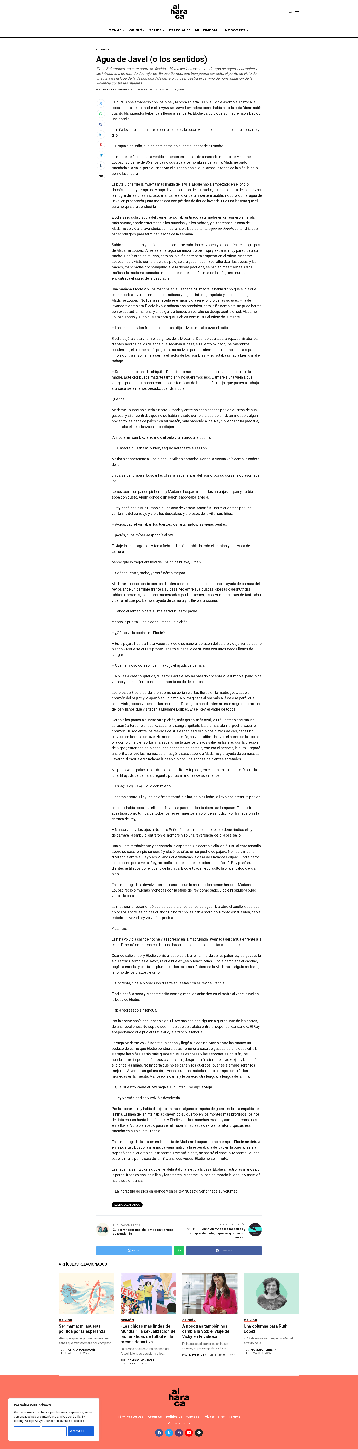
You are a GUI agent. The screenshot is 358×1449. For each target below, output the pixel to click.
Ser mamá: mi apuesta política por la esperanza (82, 1329)
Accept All (77, 1431)
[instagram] (179, 1433)
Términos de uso (131, 1416)
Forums (234, 1416)
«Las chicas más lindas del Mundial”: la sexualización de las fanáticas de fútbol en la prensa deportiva (148, 1334)
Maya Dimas (197, 1355)
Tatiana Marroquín (81, 1349)
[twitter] (169, 1433)
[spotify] (199, 1433)
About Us (155, 1416)
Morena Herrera (263, 1349)
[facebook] (159, 1433)
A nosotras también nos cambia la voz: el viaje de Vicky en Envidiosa (205, 1331)
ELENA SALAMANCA (116, 89)
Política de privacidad (183, 1416)
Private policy (214, 1416)
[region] (53, 1419)
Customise (23, 1431)
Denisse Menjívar (140, 1360)
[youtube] (189, 1433)
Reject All (50, 1431)
